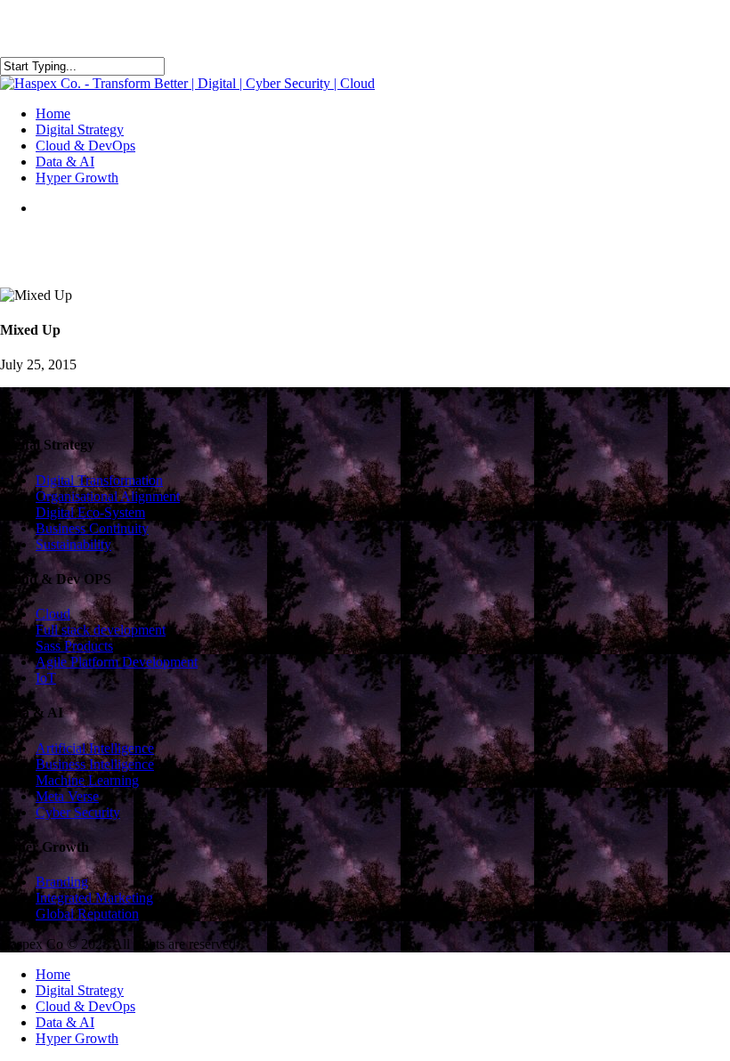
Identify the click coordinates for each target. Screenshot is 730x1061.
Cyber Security (78, 812)
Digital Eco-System (90, 512)
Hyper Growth (77, 1038)
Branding (62, 881)
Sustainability (73, 544)
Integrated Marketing (94, 897)
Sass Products (74, 645)
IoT (46, 677)
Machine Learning (87, 780)
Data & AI (65, 1022)
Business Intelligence (95, 764)
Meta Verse (67, 796)
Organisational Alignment (108, 496)
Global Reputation (87, 913)
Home (53, 974)
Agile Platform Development (117, 661)
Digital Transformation (99, 480)
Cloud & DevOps (85, 1006)
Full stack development (101, 629)
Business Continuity (92, 528)
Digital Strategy (80, 990)
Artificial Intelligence (95, 748)
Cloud (53, 613)
